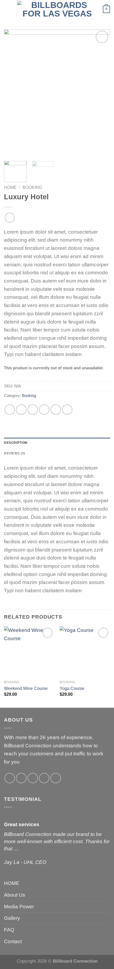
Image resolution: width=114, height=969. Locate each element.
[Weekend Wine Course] (29, 651)
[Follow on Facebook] (10, 778)
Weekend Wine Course (26, 688)
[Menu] (7, 9)
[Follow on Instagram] (21, 778)
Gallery (12, 918)
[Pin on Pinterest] (55, 409)
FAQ (9, 930)
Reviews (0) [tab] (14, 453)
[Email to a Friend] (44, 409)
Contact (13, 941)
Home (10, 187)
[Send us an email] (44, 778)
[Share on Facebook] (21, 409)
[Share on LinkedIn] (67, 409)
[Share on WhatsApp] (10, 409)
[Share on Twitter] (33, 409)
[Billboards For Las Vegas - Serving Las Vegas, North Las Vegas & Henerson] (57, 9)
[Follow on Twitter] (33, 778)
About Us (14, 895)
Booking (32, 187)
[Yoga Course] (85, 651)
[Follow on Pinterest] (55, 778)
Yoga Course (72, 688)
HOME (11, 883)
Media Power (19, 906)
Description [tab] (16, 443)
